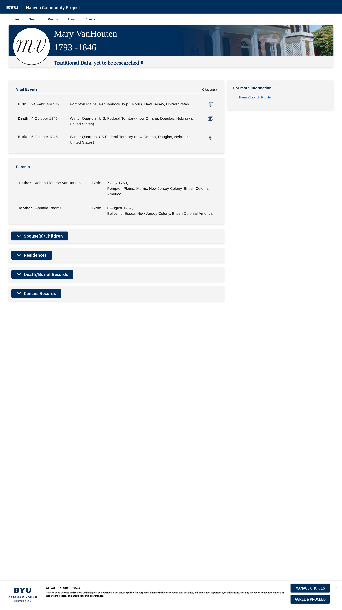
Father (24, 183)
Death (23, 118)
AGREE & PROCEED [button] (310, 599)
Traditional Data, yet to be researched (96, 63)
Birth (22, 104)
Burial (23, 137)
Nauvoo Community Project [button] (53, 7)
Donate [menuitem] (90, 19)
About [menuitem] (72, 19)
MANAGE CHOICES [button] (310, 588)
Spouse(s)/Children (43, 236)
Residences (35, 255)
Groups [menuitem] (53, 19)
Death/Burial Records (46, 274)
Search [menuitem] (33, 19)
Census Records (40, 293)
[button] (12, 7)
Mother (24, 208)
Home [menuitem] (16, 19)
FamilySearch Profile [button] (255, 97)
